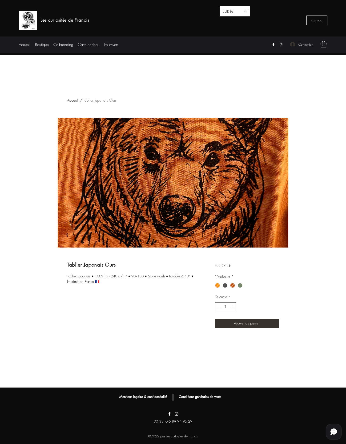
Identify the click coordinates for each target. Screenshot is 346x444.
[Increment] (232, 307)
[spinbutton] (225, 307)
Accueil (73, 100)
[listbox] (235, 11)
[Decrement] (218, 307)
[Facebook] (273, 44)
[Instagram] (280, 44)
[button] (235, 11)
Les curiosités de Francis (64, 20)
